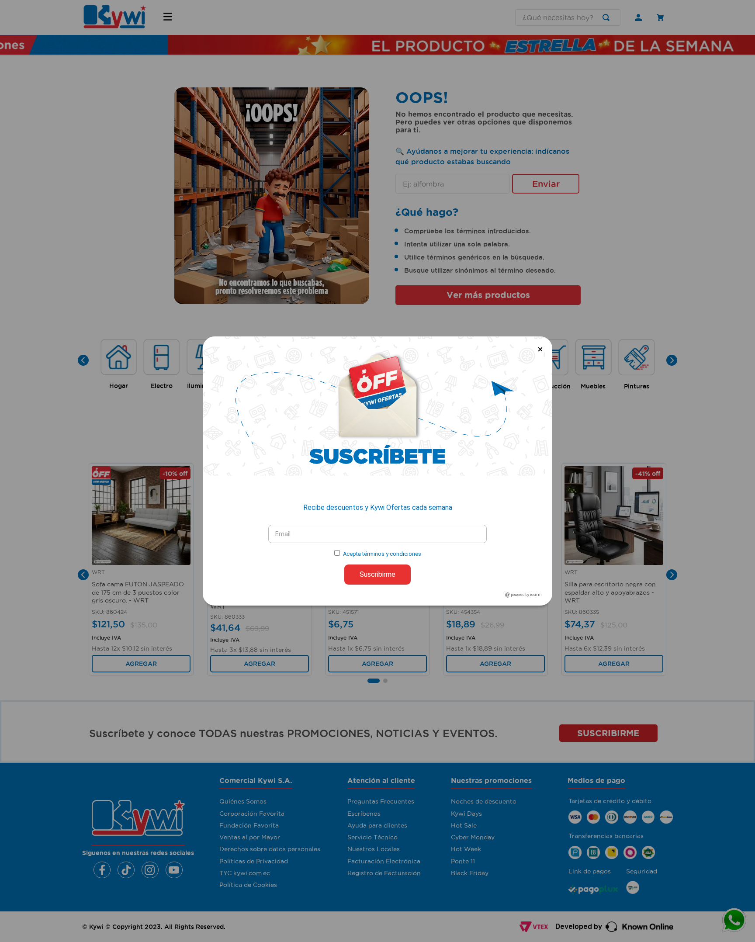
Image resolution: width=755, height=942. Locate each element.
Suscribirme (377, 574)
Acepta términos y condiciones (382, 554)
